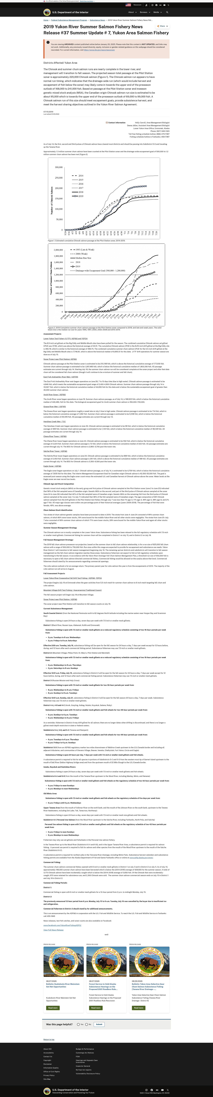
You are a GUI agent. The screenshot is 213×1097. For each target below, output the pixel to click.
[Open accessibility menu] (146, 5)
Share (162, 26)
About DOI (47, 1049)
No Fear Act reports (83, 1070)
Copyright (47, 1060)
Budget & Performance (85, 1049)
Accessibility (48, 1053)
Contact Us (47, 1056)
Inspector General (83, 1066)
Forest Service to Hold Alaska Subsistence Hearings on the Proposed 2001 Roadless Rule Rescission (102, 987)
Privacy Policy (48, 1075)
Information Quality (51, 1068)
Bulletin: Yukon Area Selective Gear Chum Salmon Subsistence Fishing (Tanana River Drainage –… (148, 986)
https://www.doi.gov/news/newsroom (99, 50)
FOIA (78, 1056)
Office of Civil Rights (51, 1072)
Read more (52, 1008)
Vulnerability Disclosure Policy (88, 1074)
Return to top (48, 1040)
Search (167, 12)
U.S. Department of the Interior (70, 12)
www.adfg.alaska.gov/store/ (141, 858)
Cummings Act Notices (85, 1053)
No (90, 1024)
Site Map (46, 1079)
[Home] (47, 12)
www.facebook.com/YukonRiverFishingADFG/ (62, 925)
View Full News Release (53, 930)
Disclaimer (47, 1064)
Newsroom (137, 5)
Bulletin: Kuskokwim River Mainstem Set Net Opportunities (62, 985)
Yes (82, 1024)
